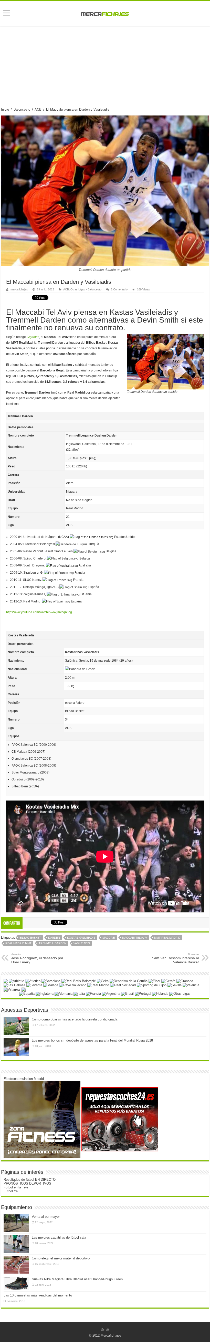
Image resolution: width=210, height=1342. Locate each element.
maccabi (108, 937)
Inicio (5, 109)
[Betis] (78, 981)
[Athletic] (16, 981)
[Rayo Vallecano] (72, 985)
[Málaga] (50, 985)
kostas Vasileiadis (81, 937)
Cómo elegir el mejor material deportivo (61, 1258)
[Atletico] (32, 981)
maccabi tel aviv (134, 937)
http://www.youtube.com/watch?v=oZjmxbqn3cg (39, 612)
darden (54, 937)
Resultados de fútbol (19, 1179)
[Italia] (79, 994)
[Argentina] (111, 994)
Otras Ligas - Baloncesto (85, 289)
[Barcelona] (50, 981)
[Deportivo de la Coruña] (129, 981)
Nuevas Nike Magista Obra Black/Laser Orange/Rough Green (77, 1279)
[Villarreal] (12, 989)
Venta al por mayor (46, 1217)
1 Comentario (119, 289)
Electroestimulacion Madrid (24, 1079)
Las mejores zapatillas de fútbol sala (59, 1237)
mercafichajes (19, 289)
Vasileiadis (82, 943)
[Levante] (34, 985)
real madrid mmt (18, 943)
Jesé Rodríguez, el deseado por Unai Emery (37, 958)
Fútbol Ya (11, 1191)
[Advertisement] (105, 69)
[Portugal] (143, 994)
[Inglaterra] (45, 994)
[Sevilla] (174, 985)
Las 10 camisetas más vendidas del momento (38, 1295)
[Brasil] (127, 994)
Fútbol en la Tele (16, 1187)
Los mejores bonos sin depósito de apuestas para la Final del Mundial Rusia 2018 (92, 1040)
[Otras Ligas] (180, 994)
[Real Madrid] (98, 985)
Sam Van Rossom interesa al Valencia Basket (175, 958)
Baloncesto (22, 109)
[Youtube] (108, 1329)
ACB (38, 109)
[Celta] (103, 981)
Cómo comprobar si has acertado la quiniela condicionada (74, 1019)
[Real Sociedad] (123, 985)
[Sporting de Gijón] (151, 985)
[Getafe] (168, 981)
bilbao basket (30, 937)
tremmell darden (52, 943)
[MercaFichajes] (105, 12)
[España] (27, 994)
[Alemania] (63, 994)
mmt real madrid (167, 937)
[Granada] (184, 981)
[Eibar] (154, 981)
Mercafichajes (111, 1335)
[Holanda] (160, 994)
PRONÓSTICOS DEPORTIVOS (27, 1183)
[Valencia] (191, 985)
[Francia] (93, 994)
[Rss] (102, 1329)
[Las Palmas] (14, 985)
